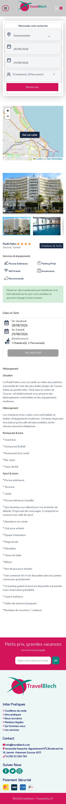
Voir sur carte (29, 134)
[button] (29, 35)
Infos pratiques (12, 714)
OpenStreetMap (54, 158)
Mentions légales (13, 722)
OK (55, 660)
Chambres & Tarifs (51, 245)
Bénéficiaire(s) (20, 338)
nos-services (11, 729)
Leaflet (39, 158)
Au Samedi (18, 329)
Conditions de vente (15, 710)
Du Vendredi (19, 321)
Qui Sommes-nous (14, 726)
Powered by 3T (44, 798)
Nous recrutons (13, 718)
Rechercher (32, 87)
